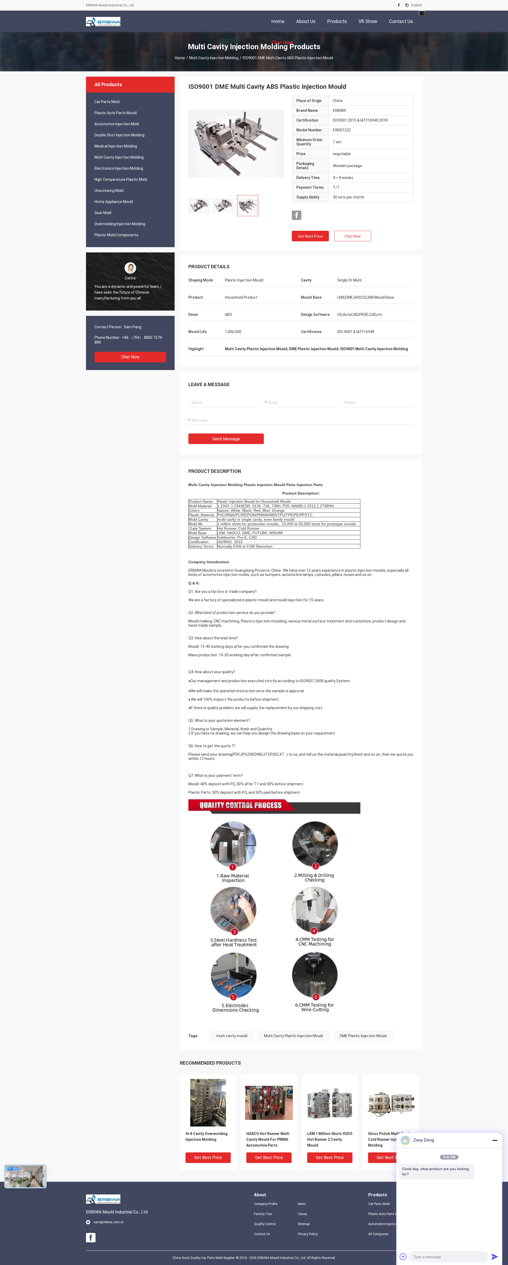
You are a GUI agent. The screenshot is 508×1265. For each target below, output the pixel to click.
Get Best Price (310, 236)
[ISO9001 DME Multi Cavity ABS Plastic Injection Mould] (236, 143)
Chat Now (130, 356)
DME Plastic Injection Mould (363, 1036)
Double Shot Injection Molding (119, 135)
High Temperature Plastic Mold (120, 179)
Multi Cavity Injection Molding (213, 58)
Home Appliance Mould (113, 202)
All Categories (378, 1234)
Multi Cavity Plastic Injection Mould (293, 1036)
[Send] (495, 1256)
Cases (302, 1214)
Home (180, 58)
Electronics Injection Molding (118, 168)
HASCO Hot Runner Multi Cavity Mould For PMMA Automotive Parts (267, 1139)
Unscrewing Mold (109, 190)
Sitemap (304, 1224)
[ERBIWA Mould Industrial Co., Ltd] (103, 21)
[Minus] (495, 1140)
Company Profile (265, 1204)
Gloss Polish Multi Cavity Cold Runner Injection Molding (390, 1139)
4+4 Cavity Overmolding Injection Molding (206, 1137)
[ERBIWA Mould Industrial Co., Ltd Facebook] (399, 5)
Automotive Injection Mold (116, 124)
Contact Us (262, 1234)
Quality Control (265, 1224)
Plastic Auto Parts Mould (115, 113)
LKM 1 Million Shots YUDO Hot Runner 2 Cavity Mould (329, 1139)
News (302, 1204)
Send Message (226, 438)
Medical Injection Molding (115, 146)
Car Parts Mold (107, 102)
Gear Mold (102, 213)
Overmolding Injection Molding (119, 224)
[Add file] (403, 1256)
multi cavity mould (231, 1036)
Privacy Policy (308, 1234)
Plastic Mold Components (116, 235)
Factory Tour (263, 1214)
